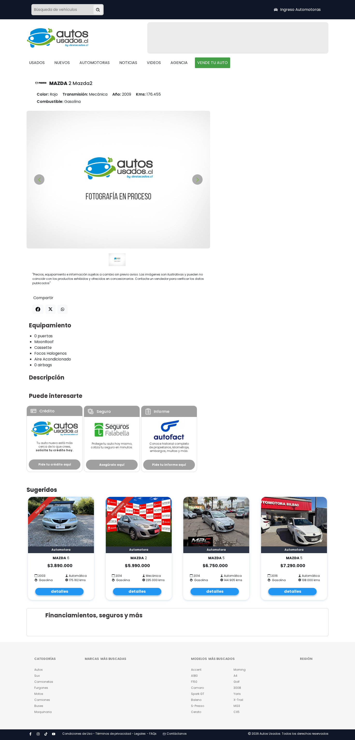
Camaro (197, 688)
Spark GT (197, 694)
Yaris (237, 694)
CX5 (237, 712)
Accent (196, 670)
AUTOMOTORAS (94, 62)
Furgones (41, 688)
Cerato (196, 712)
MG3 (237, 706)
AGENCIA (179, 62)
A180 (194, 676)
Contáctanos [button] (177, 734)
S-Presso (197, 706)
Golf (237, 682)
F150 (194, 682)
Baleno (196, 700)
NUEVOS (62, 62)
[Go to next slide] (197, 179)
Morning (240, 670)
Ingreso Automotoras (300, 9)
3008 (237, 688)
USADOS (37, 62)
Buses (38, 706)
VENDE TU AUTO (212, 62)
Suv (37, 676)
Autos (38, 670)
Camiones (42, 700)
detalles (59, 591)
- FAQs (151, 734)
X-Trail (238, 700)
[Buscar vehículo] (98, 9)
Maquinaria (43, 712)
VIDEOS (154, 62)
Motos (38, 694)
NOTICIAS (128, 62)
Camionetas (43, 682)
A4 (235, 676)
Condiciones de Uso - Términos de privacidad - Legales (104, 734)
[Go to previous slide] (39, 179)
